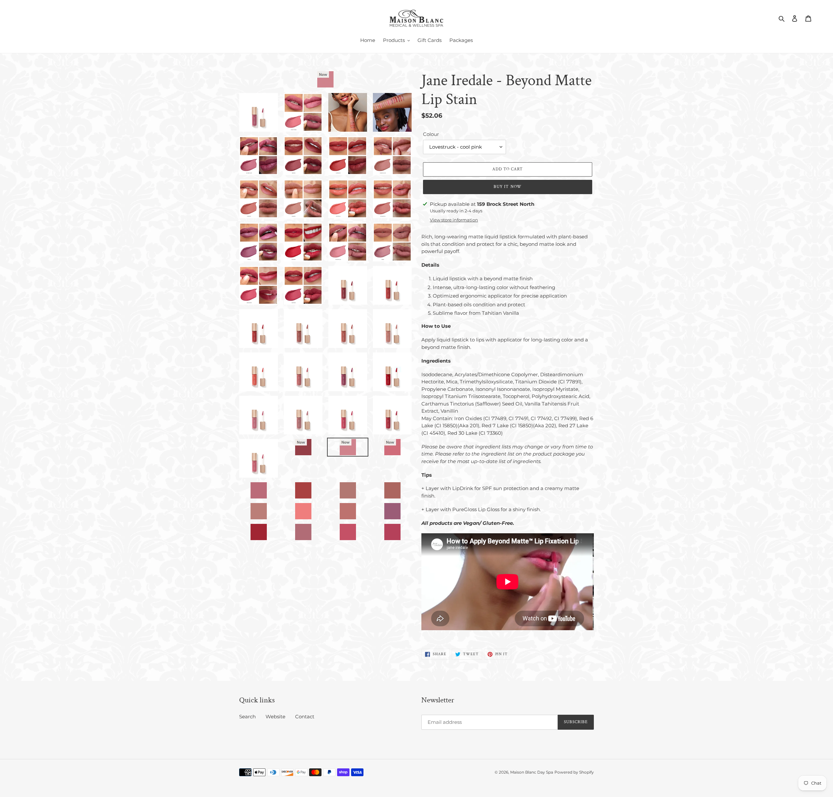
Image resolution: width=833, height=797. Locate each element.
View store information (454, 219)
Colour (431, 134)
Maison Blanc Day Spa (531, 772)
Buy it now (507, 187)
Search (247, 716)
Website (275, 716)
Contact (304, 716)
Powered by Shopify (574, 772)
